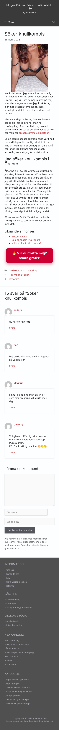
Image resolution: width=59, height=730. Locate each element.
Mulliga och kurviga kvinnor (18, 691)
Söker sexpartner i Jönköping (19, 652)
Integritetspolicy (14, 625)
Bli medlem (31, 12)
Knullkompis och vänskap (23, 270)
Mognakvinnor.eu (38, 718)
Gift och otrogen (13, 695)
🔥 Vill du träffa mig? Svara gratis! (29, 255)
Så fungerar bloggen (16, 582)
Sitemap (10, 586)
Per (16, 344)
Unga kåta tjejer (12, 683)
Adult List (48, 721)
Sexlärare (13, 278)
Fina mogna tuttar (18, 274)
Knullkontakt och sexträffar (18, 687)
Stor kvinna (10, 664)
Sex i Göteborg (12, 640)
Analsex (8, 660)
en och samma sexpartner (34, 132)
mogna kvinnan (24, 103)
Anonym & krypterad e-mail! (20, 607)
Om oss (10, 570)
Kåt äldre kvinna (13, 648)
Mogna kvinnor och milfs (17, 679)
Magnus (18, 382)
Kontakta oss (12, 574)
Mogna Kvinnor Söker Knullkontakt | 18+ (29, 7)
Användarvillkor (14, 621)
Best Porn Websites (33, 721)
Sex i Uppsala (11, 656)
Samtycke (11, 603)
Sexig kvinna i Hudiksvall (17, 644)
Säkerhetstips (13, 599)
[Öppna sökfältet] (53, 22)
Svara (12, 328)
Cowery (18, 424)
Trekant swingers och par (17, 699)
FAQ (8, 578)
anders (18, 309)
